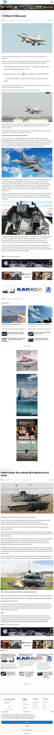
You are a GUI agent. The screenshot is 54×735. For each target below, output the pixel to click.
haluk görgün (15, 667)
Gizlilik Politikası (27, 733)
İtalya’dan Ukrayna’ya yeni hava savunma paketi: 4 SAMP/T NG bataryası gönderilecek (48, 697)
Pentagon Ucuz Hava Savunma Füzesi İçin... (11, 324)
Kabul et (27, 722)
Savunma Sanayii (9, 13)
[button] (52, 711)
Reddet (27, 726)
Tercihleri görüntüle (27, 730)
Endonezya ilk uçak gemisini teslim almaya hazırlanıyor (11, 695)
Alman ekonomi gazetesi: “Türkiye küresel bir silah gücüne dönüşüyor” (45, 677)
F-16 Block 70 (10, 298)
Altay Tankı (8, 667)
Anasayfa (3, 13)
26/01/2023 (18, 20)
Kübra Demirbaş (7, 326)
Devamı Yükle (27, 346)
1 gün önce (40, 326)
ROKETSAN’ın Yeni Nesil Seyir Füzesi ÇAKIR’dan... (39, 324)
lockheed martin (18, 298)
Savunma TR (10, 20)
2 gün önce (11, 335)
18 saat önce (14, 326)
